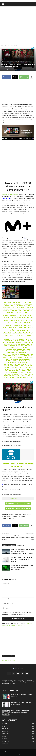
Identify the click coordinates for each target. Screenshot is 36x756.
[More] (31, 77)
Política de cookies (24, 751)
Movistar (11, 514)
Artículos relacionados (9, 545)
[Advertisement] (18, 25)
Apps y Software (15, 45)
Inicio (2, 45)
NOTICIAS (7, 45)
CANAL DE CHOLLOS (23, 503)
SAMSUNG (22, 61)
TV (13, 518)
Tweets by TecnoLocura (8, 660)
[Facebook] (9, 673)
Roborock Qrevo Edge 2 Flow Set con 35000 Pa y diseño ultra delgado (21, 559)
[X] (22, 673)
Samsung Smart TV (23, 516)
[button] (33, 4)
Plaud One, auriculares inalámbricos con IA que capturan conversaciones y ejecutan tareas (22, 551)
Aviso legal (4, 751)
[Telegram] (18, 673)
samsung (15, 516)
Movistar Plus (18, 514)
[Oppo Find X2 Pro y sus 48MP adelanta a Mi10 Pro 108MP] (6, 696)
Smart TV (27, 61)
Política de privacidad (13, 751)
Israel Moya (5, 69)
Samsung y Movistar (6, 518)
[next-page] (5, 574)
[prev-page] (3, 574)
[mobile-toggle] (3, 4)
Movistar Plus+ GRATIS (27, 514)
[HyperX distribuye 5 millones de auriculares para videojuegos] (6, 712)
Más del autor (20, 545)
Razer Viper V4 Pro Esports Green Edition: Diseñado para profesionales (22, 567)
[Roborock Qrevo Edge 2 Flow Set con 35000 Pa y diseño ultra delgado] (6, 559)
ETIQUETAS (17, 61)
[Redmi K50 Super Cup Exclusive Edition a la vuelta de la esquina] (6, 704)
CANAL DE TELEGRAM (23, 508)
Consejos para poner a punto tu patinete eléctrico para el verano (26, 537)
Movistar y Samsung (6, 516)
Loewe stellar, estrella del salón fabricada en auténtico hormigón (10, 537)
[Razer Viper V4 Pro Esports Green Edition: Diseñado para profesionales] (6, 568)
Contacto (32, 751)
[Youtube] (27, 673)
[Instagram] (13, 673)
